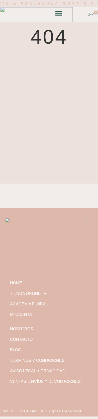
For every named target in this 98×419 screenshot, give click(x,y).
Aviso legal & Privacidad (37, 371)
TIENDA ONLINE (25, 293)
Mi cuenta (21, 314)
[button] (58, 13)
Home (16, 283)
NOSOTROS (21, 329)
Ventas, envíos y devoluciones (45, 381)
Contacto (21, 339)
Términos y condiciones (37, 360)
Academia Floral (29, 304)
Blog (15, 350)
